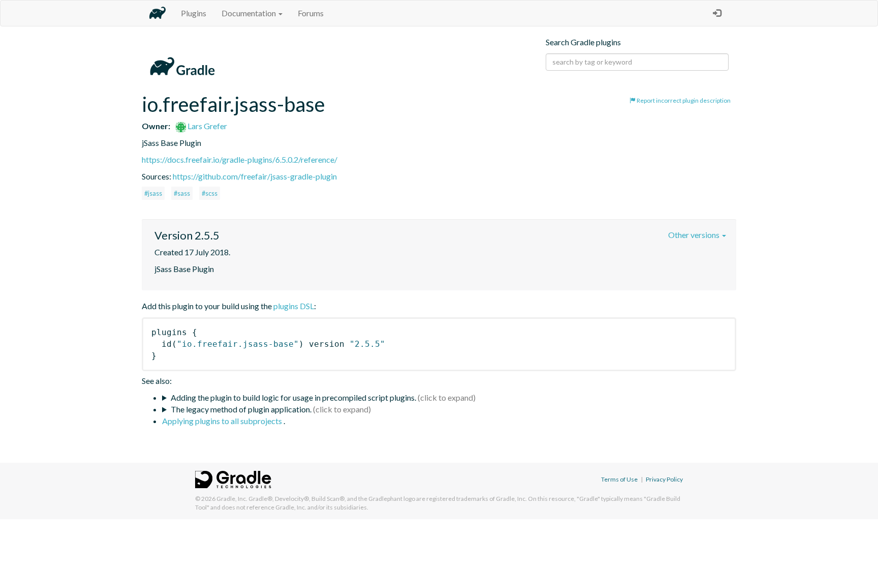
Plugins (193, 13)
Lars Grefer (206, 126)
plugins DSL (293, 306)
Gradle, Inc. (231, 498)
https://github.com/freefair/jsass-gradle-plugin (255, 176)
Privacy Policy (664, 479)
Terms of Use (619, 479)
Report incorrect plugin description (683, 100)
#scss (209, 193)
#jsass (153, 193)
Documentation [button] (249, 13)
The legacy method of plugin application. (241, 409)
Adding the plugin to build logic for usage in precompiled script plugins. (293, 397)
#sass (182, 193)
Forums (311, 13)
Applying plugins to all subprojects (223, 421)
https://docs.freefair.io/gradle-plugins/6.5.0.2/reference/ (239, 159)
